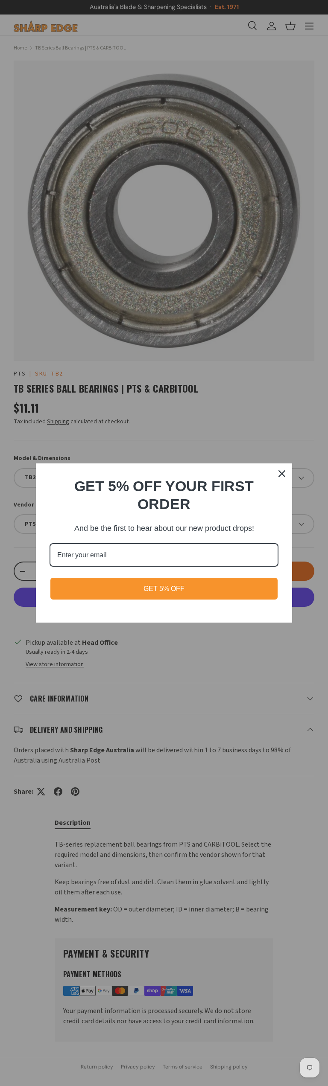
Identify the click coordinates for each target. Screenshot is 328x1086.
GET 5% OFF (164, 588)
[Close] (282, 473)
